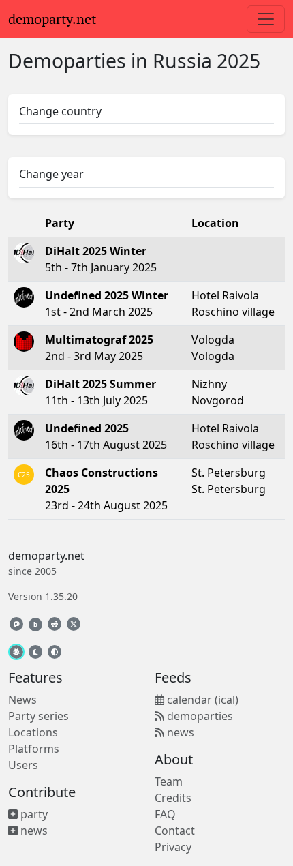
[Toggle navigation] (266, 19)
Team (169, 781)
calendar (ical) (201, 699)
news (33, 830)
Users (23, 765)
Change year (51, 173)
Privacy (173, 846)
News (22, 699)
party (33, 814)
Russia (182, 61)
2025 (238, 61)
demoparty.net (52, 19)
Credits (173, 797)
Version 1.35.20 (43, 596)
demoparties (198, 715)
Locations (33, 732)
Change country (60, 111)
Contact (175, 830)
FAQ (165, 814)
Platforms (33, 748)
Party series (38, 715)
